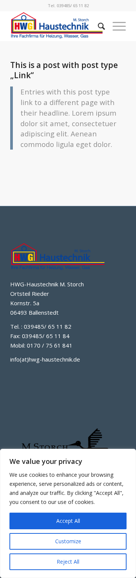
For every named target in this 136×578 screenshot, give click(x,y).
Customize (68, 541)
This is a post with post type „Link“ (64, 70)
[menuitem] (97, 26)
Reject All (68, 561)
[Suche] (97, 26)
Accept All (68, 520)
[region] (68, 513)
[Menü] (115, 26)
